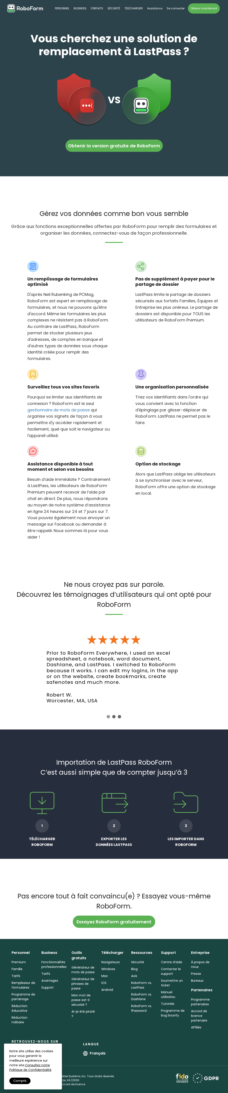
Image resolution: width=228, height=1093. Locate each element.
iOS (103, 983)
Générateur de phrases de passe (82, 984)
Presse (196, 973)
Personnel (62, 8)
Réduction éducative (19, 1008)
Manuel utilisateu (168, 994)
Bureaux (197, 980)
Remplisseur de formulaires (23, 985)
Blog (134, 969)
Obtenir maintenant (204, 8)
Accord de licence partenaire (199, 1016)
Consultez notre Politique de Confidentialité (30, 1067)
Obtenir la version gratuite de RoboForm (114, 146)
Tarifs (16, 976)
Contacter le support (171, 971)
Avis (134, 976)
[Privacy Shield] (206, 1077)
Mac (104, 976)
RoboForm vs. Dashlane (141, 996)
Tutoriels (167, 1004)
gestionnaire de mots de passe (58, 410)
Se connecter (176, 8)
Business (80, 8)
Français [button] (98, 1053)
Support (47, 987)
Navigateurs (110, 962)
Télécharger (133, 8)
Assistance (154, 8)
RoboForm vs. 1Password (141, 1008)
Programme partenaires (200, 1001)
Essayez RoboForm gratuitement (114, 922)
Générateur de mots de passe (83, 969)
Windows (108, 969)
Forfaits (97, 8)
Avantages (49, 980)
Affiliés (196, 1027)
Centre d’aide (171, 962)
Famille (17, 969)
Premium (19, 962)
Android (107, 989)
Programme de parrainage (23, 996)
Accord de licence (72, 1084)
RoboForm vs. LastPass (141, 985)
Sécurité (114, 8)
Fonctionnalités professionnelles (54, 964)
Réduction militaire (19, 1019)
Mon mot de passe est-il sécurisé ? (81, 1000)
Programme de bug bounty (173, 1013)
